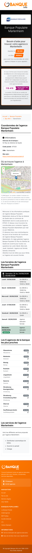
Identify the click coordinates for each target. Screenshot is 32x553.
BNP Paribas (4, 516)
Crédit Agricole (5, 513)
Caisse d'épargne (6, 525)
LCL (2, 522)
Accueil (4, 116)
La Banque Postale (6, 510)
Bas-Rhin (8, 119)
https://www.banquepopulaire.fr (13, 156)
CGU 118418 (4, 502)
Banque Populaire (16, 116)
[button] (16, 178)
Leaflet (13, 192)
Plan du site (4, 496)
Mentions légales (6, 499)
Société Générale (6, 519)
